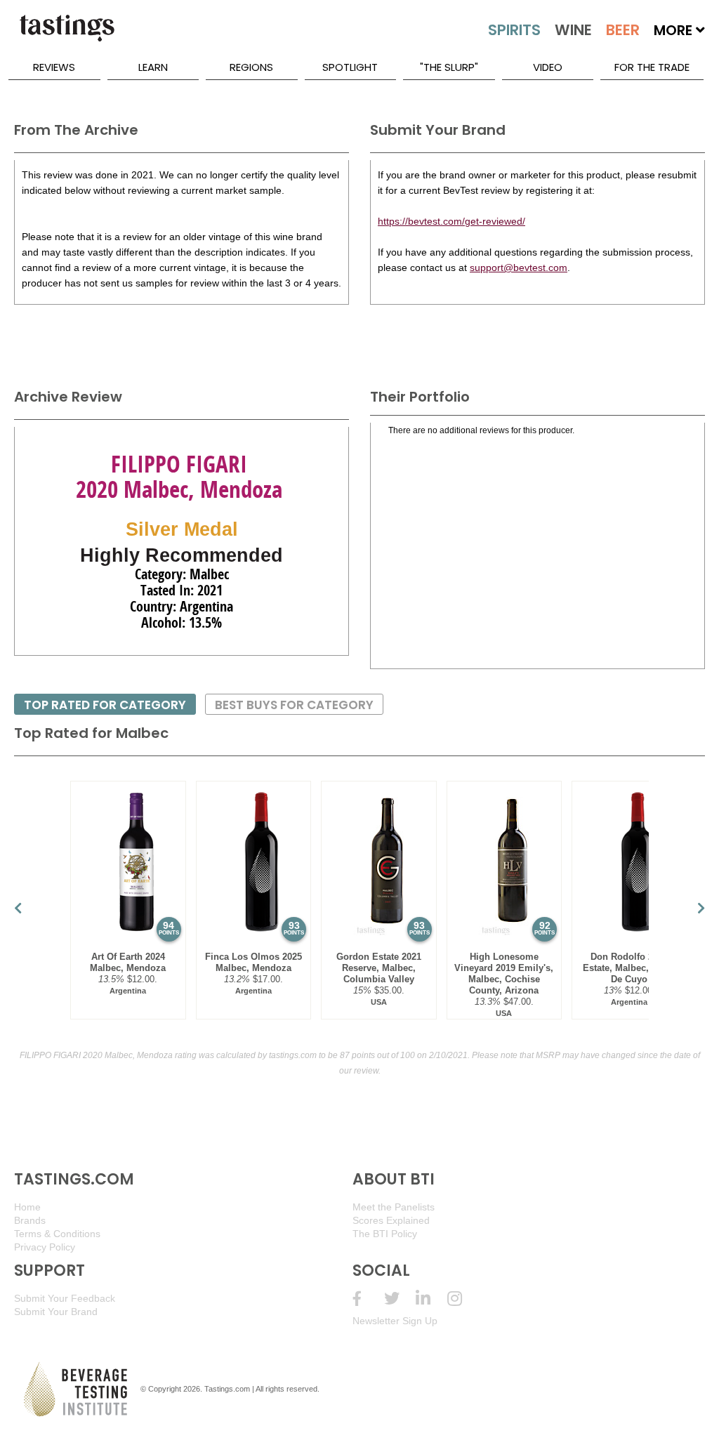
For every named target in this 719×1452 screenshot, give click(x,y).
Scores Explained (391, 1220)
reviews (54, 67)
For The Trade (652, 67)
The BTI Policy (384, 1233)
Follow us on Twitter (400, 1299)
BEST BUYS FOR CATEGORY (294, 705)
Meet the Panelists (393, 1207)
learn (153, 67)
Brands (30, 1220)
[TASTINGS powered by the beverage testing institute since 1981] (66, 35)
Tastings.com (227, 1389)
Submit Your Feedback (64, 1298)
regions (251, 67)
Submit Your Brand (56, 1311)
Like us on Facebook (368, 1299)
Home (27, 1207)
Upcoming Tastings (463, 1299)
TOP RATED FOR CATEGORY (105, 705)
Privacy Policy (44, 1247)
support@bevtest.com (518, 267)
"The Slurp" (449, 67)
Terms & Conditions (57, 1233)
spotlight (350, 67)
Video (547, 67)
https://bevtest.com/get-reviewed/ (451, 221)
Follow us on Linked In (431, 1299)
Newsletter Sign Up (394, 1320)
